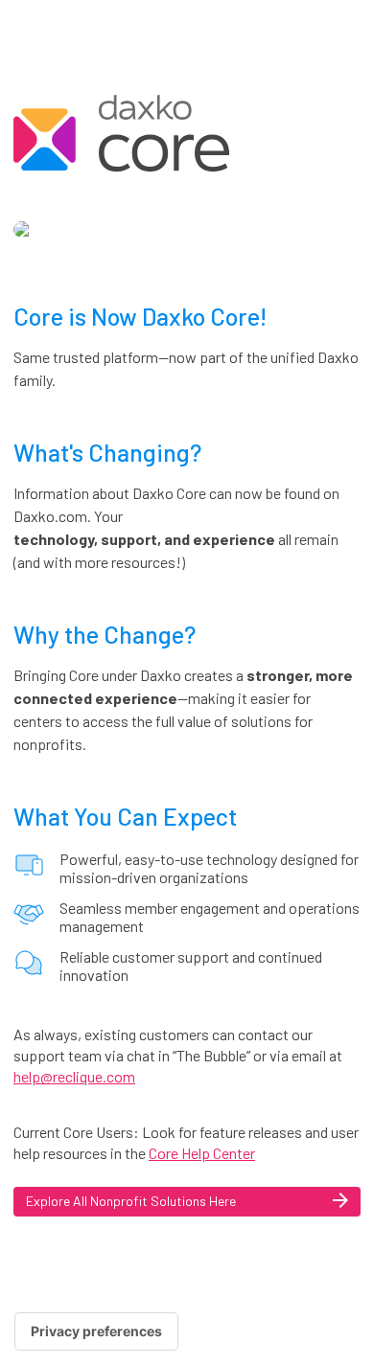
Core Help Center (202, 1153)
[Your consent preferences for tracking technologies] (96, 1331)
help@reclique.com (74, 1076)
